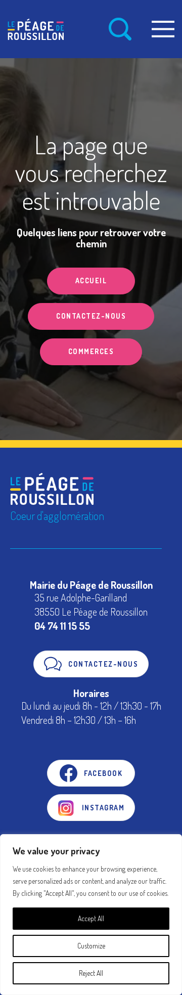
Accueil (91, 280)
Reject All (91, 973)
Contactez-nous (91, 316)
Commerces (91, 351)
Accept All (91, 918)
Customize (91, 945)
